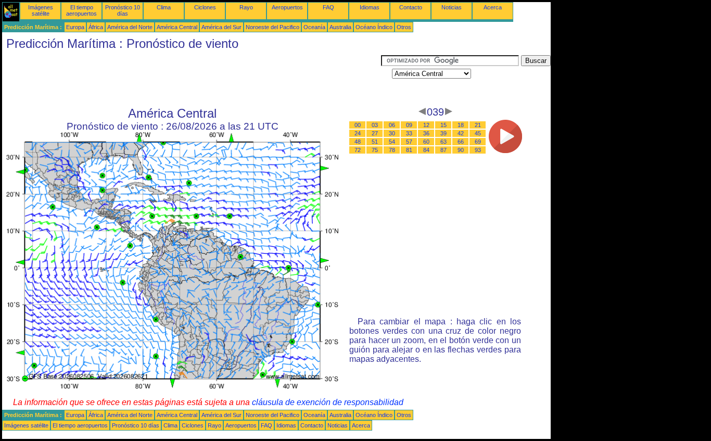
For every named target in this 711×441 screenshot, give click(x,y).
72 (357, 150)
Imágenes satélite (40, 10)
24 (357, 133)
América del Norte (130, 27)
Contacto (410, 7)
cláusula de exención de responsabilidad (327, 402)
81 (409, 150)
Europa (75, 27)
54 (392, 141)
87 (443, 150)
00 (357, 125)
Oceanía (314, 27)
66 (461, 141)
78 (392, 150)
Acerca (493, 7)
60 (426, 141)
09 (409, 125)
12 (426, 125)
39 (443, 133)
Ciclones (205, 7)
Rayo (246, 7)
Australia (340, 27)
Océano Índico (373, 27)
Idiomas (369, 7)
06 (392, 125)
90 (461, 150)
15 (443, 125)
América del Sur (221, 27)
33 (409, 133)
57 (409, 141)
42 (461, 133)
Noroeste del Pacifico (272, 27)
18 (461, 125)
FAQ (328, 7)
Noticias (451, 7)
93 (478, 150)
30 (392, 133)
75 (375, 150)
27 (375, 133)
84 (426, 150)
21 (478, 125)
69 (478, 141)
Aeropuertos (287, 7)
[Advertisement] (191, 78)
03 (375, 125)
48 (357, 141)
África (95, 27)
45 (478, 133)
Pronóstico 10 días (122, 10)
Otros (404, 27)
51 (375, 141)
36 (426, 133)
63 (443, 141)
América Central (177, 27)
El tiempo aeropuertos (81, 10)
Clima (164, 7)
